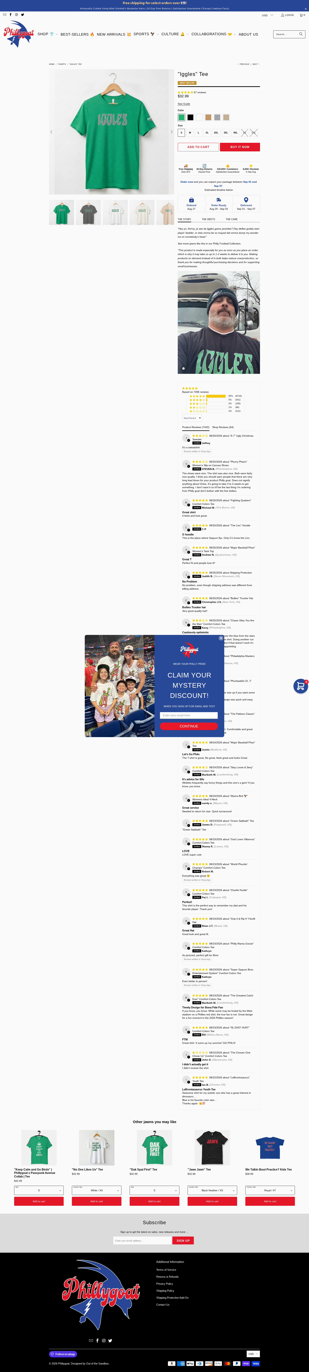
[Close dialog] (221, 638)
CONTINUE (189, 726)
